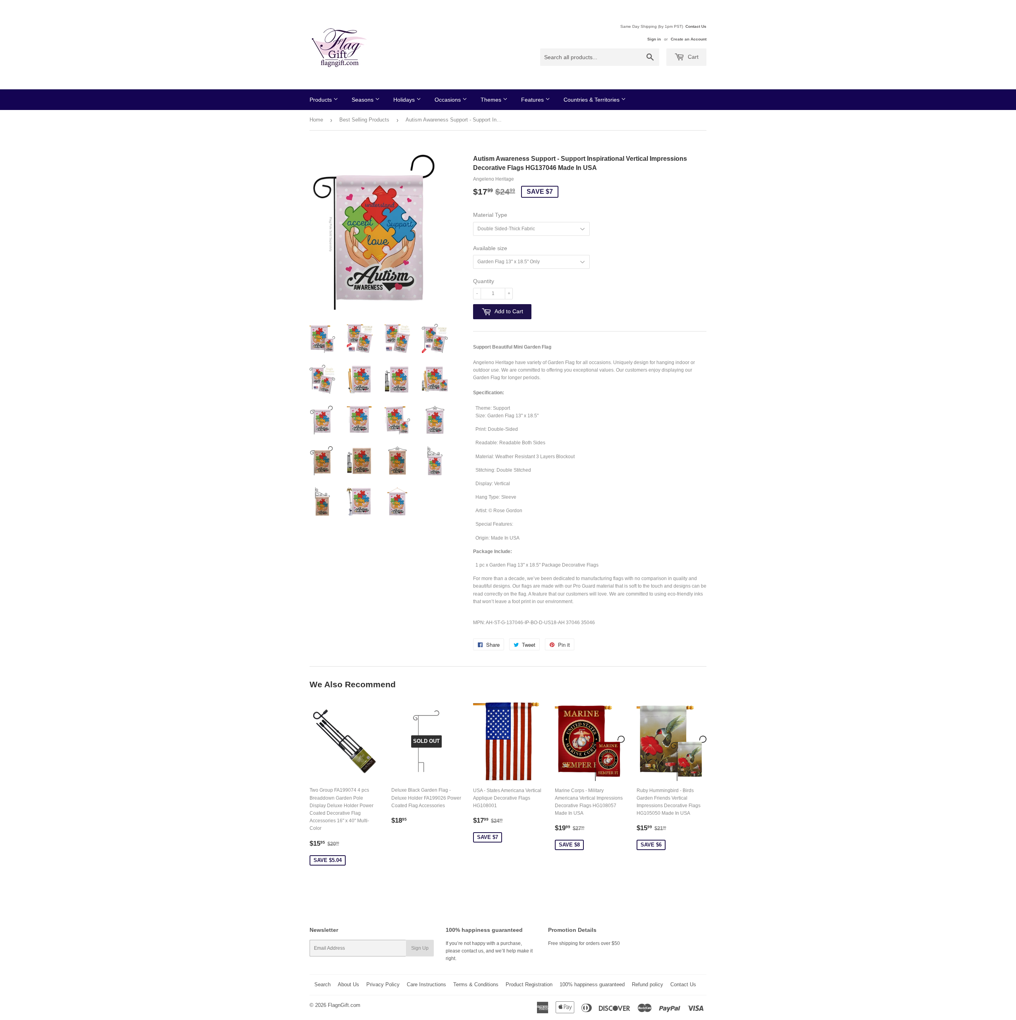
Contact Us (695, 26)
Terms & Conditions (475, 984)
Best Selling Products (364, 120)
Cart (692, 57)
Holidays (404, 99)
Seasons (363, 99)
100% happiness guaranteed (592, 984)
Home (316, 120)
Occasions (448, 99)
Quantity (483, 281)
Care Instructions (426, 984)
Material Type (490, 215)
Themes (492, 99)
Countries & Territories (592, 99)
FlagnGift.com (344, 1005)
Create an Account (688, 39)
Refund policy (647, 984)
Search (322, 984)
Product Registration (529, 984)
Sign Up (420, 948)
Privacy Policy (383, 984)
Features (533, 99)
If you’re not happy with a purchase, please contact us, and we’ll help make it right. (489, 951)
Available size (490, 248)
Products (321, 99)
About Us (348, 984)
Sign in (654, 39)
